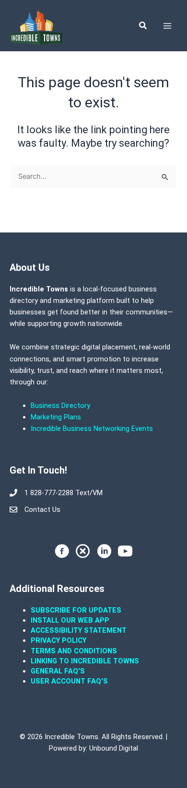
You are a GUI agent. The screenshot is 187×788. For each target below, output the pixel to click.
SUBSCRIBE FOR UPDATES (76, 610)
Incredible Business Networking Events (92, 428)
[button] (143, 26)
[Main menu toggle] (167, 26)
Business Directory (60, 405)
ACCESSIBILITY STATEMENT (79, 630)
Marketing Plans (56, 417)
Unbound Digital (113, 748)
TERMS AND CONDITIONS (75, 651)
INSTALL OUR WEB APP (70, 620)
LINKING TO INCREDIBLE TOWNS (85, 661)
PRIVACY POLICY (58, 640)
